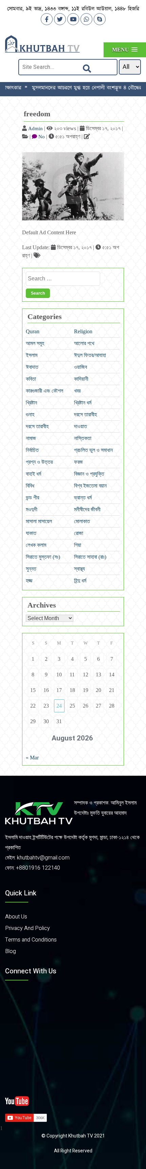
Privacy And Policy (27, 928)
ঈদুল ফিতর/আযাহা (90, 355)
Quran (32, 331)
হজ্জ (29, 580)
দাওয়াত (80, 426)
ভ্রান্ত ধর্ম (83, 497)
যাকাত (31, 533)
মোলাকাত (82, 521)
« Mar (32, 757)
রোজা (78, 533)
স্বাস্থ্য (79, 569)
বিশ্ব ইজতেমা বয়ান (90, 486)
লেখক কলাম (36, 545)
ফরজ (78, 462)
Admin (35, 128)
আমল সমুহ (35, 343)
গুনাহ (30, 414)
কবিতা (31, 379)
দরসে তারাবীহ (85, 414)
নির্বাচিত (32, 450)
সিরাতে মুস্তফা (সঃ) (43, 557)
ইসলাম (31, 355)
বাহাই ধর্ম (33, 474)
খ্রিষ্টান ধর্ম (82, 402)
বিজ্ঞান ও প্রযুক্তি (89, 474)
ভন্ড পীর (32, 497)
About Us (16, 917)
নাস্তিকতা (82, 438)
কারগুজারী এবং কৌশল (44, 391)
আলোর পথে (84, 343)
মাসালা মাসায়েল (39, 521)
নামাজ (31, 438)
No (41, 136)
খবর (77, 391)
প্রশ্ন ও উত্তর (39, 462)
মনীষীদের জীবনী (87, 509)
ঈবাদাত (32, 367)
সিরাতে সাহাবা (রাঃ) (90, 557)
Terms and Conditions (31, 940)
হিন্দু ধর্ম (80, 580)
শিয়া (77, 545)
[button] (125, 49)
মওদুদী (31, 509)
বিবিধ (30, 486)
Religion (83, 331)
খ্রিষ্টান (31, 402)
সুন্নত (31, 569)
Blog (10, 951)
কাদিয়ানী (81, 379)
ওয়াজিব (80, 367)
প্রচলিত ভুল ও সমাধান (93, 450)
